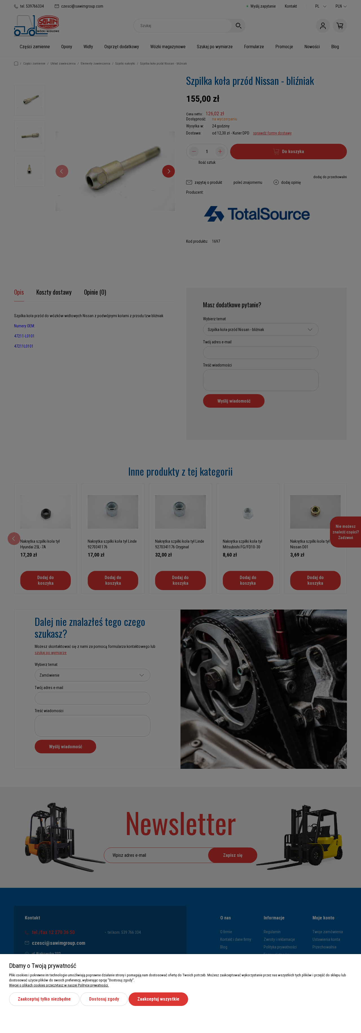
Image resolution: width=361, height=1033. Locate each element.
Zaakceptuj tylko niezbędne (44, 999)
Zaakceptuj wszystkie (158, 999)
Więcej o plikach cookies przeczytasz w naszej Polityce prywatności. (59, 985)
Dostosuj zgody (104, 999)
